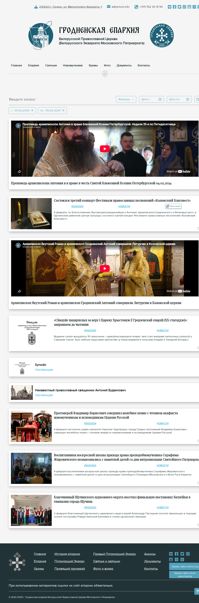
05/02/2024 (77, 206)
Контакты (151, 569)
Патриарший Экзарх (69, 561)
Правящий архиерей (69, 569)
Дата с (145, 99)
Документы (152, 561)
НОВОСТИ (124, 206)
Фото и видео (175, 206)
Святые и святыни (106, 561)
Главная (40, 554)
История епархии (67, 554)
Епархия (40, 561)
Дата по (174, 99)
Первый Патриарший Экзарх (114, 554)
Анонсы (150, 554)
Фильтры (124, 99)
